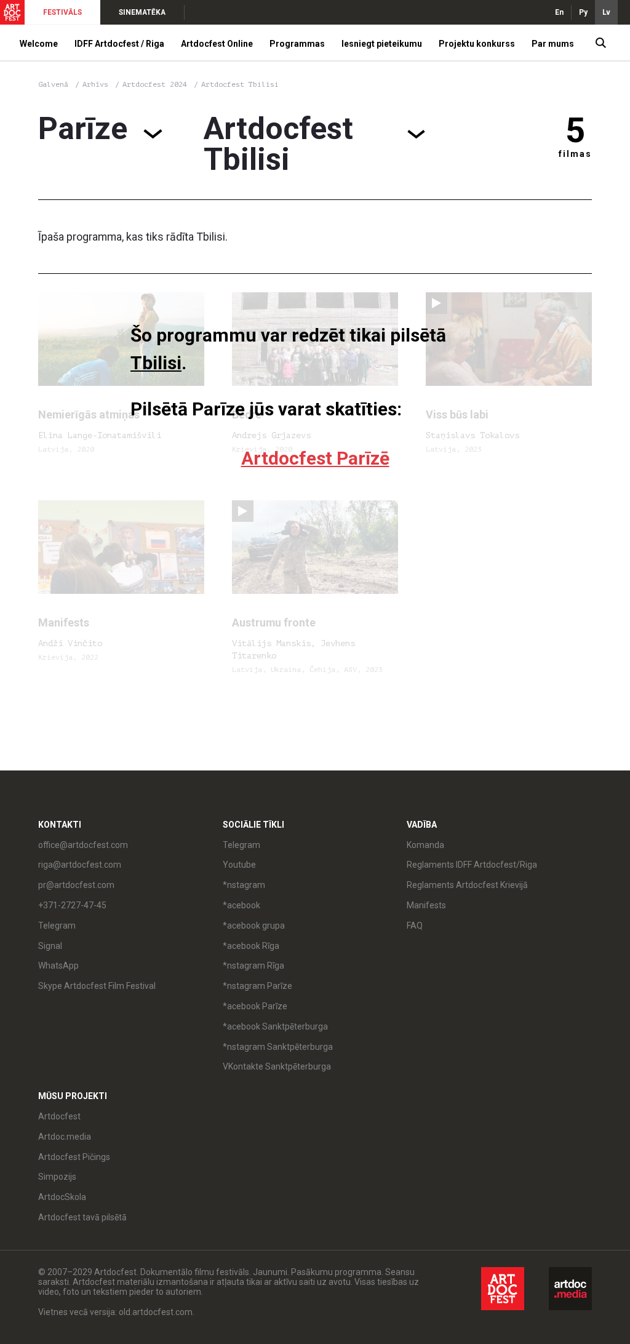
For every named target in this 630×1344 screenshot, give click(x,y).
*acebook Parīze (255, 1006)
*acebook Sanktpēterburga (275, 1026)
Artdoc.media (64, 1137)
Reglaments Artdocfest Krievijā (467, 885)
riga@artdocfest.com (79, 865)
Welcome (39, 44)
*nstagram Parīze (257, 986)
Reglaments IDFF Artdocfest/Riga (472, 865)
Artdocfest (59, 1116)
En (559, 12)
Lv (606, 12)
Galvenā (53, 84)
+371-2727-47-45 (72, 905)
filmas (575, 154)
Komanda (425, 845)
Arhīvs (95, 84)
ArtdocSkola (62, 1197)
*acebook (241, 905)
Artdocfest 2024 (156, 84)
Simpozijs (57, 1177)
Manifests (426, 905)
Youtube (239, 865)
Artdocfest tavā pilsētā (82, 1217)
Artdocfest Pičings (74, 1157)
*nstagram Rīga (253, 965)
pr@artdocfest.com (76, 885)
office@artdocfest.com (83, 845)
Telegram (241, 845)
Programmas (297, 44)
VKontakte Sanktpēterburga (277, 1066)
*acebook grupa (254, 925)
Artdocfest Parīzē (315, 458)
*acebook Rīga (251, 946)
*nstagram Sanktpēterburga (278, 1047)
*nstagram (244, 885)
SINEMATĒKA (142, 12)
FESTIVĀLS (62, 12)
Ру (583, 12)
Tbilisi (155, 363)
